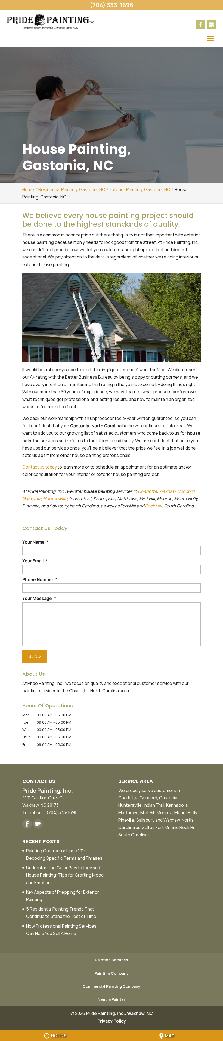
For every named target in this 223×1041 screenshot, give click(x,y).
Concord (185, 491)
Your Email (35, 561)
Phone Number (39, 579)
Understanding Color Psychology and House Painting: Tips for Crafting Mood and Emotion (65, 875)
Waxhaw (167, 491)
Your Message (39, 598)
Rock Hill (153, 506)
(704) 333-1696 (112, 5)
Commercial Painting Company (111, 986)
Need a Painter (111, 999)
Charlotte (147, 491)
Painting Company (111, 973)
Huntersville (55, 498)
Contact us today (39, 467)
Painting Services (111, 959)
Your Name (35, 542)
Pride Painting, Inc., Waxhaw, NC (119, 1013)
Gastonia (31, 498)
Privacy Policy (111, 1021)
